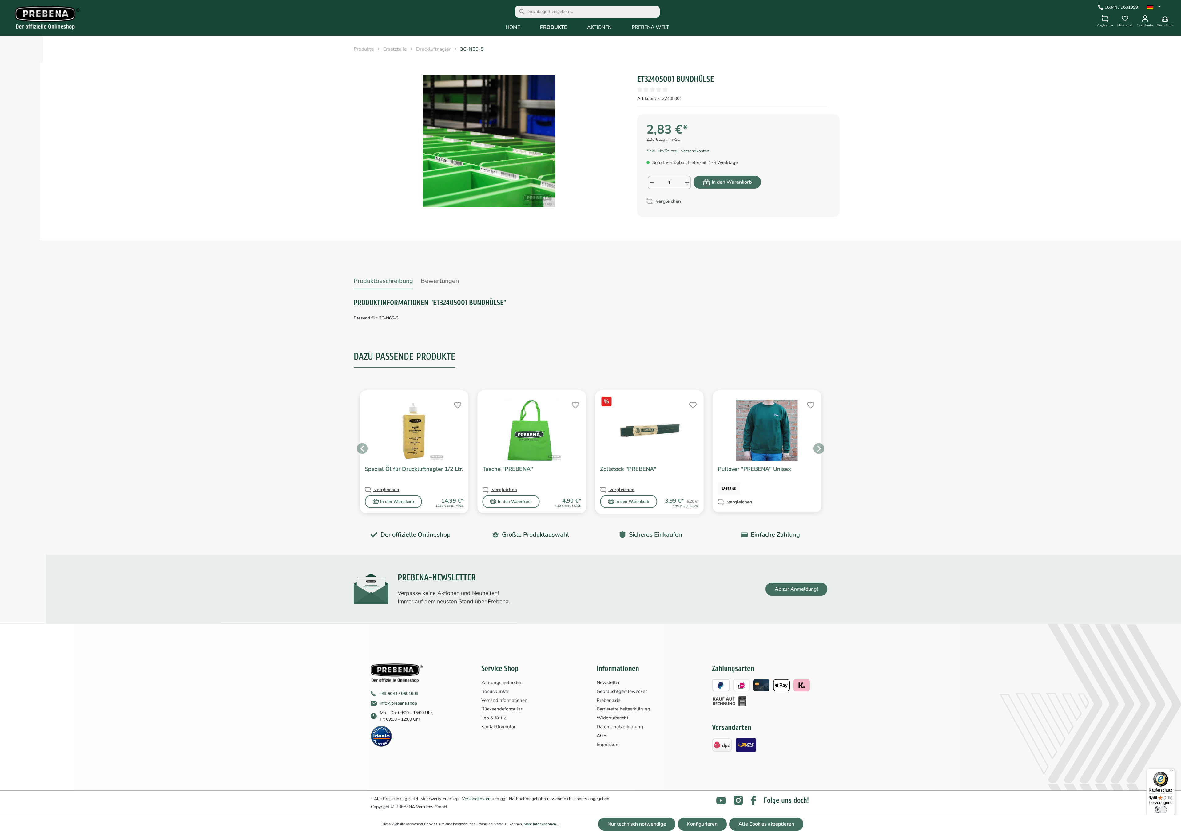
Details (729, 488)
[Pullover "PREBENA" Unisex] (767, 430)
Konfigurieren (702, 824)
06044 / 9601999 (1121, 7)
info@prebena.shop (398, 703)
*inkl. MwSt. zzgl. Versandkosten (677, 151)
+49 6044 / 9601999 (398, 694)
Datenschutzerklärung (620, 727)
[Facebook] (753, 800)
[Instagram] (738, 800)
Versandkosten (476, 799)
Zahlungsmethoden (502, 682)
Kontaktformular (498, 727)
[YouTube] (721, 800)
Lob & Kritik (493, 718)
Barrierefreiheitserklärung (623, 709)
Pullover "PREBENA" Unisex (754, 469)
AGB (601, 736)
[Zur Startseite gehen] (43, 19)
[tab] (383, 282)
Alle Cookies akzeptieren (766, 824)
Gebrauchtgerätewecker (622, 691)
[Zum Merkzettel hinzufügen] (457, 404)
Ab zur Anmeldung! (796, 589)
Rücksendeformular (501, 709)
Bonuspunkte (495, 691)
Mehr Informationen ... (542, 824)
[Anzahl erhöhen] (687, 182)
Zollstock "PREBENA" (628, 469)
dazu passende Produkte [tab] (404, 356)
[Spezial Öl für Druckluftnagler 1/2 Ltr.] (414, 430)
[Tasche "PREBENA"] (532, 430)
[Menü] (1171, 772)
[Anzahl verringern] (651, 182)
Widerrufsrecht (612, 718)
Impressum (608, 744)
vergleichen (668, 201)
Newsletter (608, 682)
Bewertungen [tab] (440, 281)
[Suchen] (522, 12)
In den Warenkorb (732, 182)
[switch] (1161, 809)
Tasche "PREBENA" (508, 469)
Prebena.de (608, 700)
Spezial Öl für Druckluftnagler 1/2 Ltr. (414, 469)
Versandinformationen (504, 700)
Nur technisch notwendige (636, 824)
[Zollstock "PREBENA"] (649, 430)
